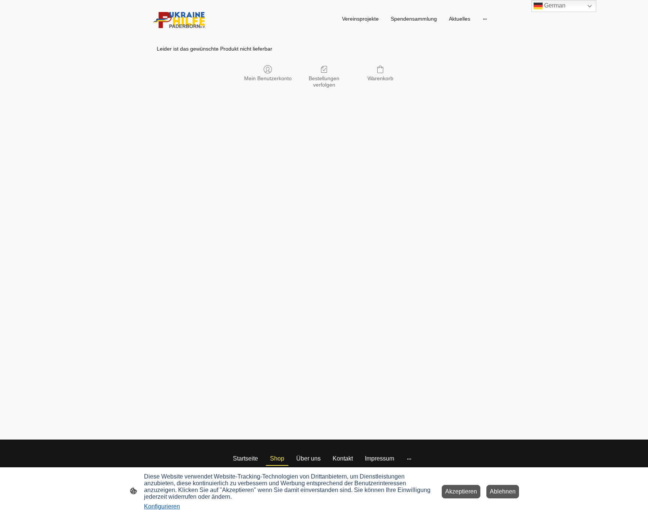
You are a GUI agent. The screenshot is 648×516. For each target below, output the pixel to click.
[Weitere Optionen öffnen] (485, 18)
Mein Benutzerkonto (268, 78)
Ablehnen (503, 491)
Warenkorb (380, 78)
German (554, 5)
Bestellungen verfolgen (324, 81)
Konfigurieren (162, 506)
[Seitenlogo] (179, 20)
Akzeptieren (461, 491)
